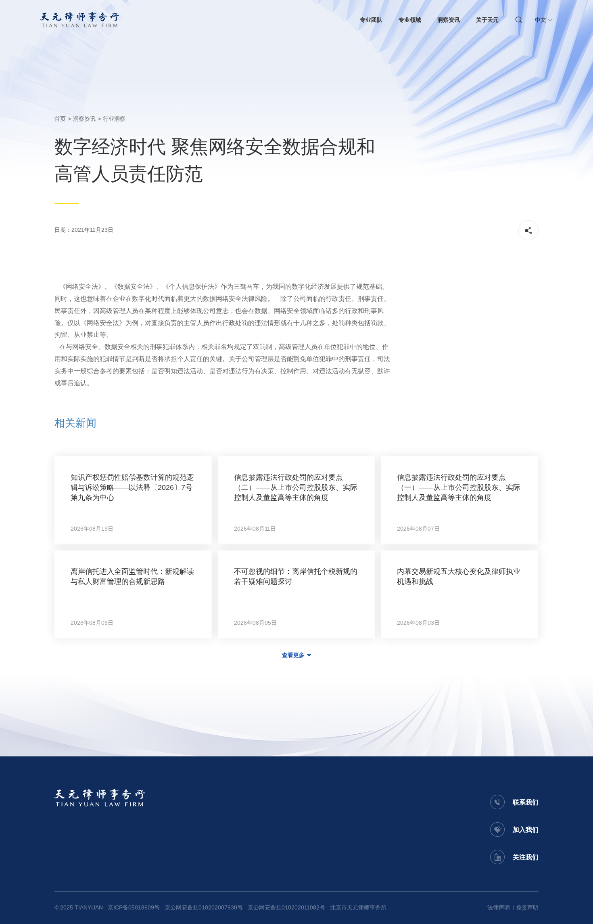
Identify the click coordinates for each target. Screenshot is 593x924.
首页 (60, 119)
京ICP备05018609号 (134, 907)
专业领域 (410, 20)
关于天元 (487, 20)
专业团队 (371, 20)
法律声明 (498, 907)
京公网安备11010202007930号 (204, 907)
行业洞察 (114, 119)
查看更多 (293, 655)
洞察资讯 (448, 20)
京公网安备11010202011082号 (286, 907)
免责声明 (527, 907)
